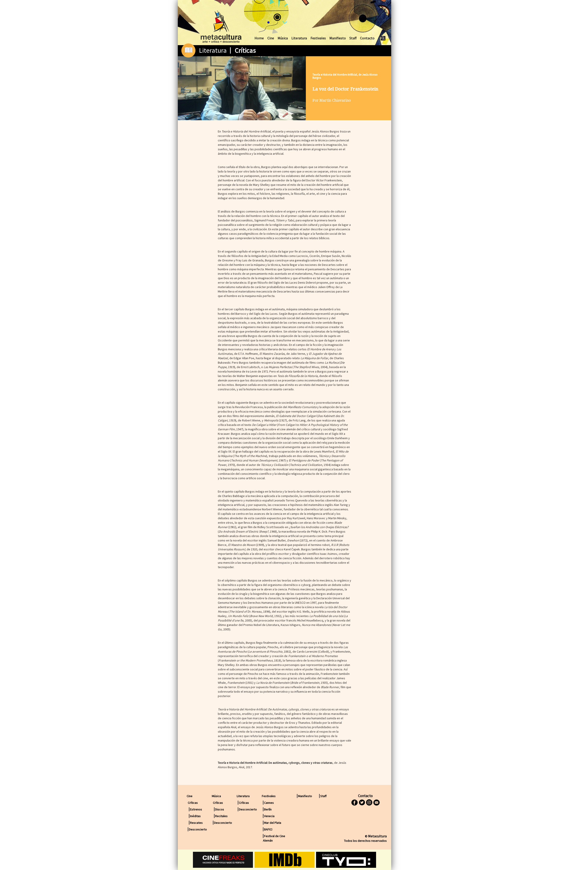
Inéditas (195, 816)
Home (259, 38)
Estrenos (196, 809)
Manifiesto (337, 38)
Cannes (269, 803)
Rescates (196, 823)
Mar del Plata (272, 823)
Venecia (269, 816)
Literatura (299, 38)
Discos (219, 809)
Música (283, 38)
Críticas (245, 50)
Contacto (367, 38)
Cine (270, 38)
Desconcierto (198, 829)
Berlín (268, 809)
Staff (353, 38)
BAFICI (268, 829)
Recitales (221, 816)
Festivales (318, 38)
